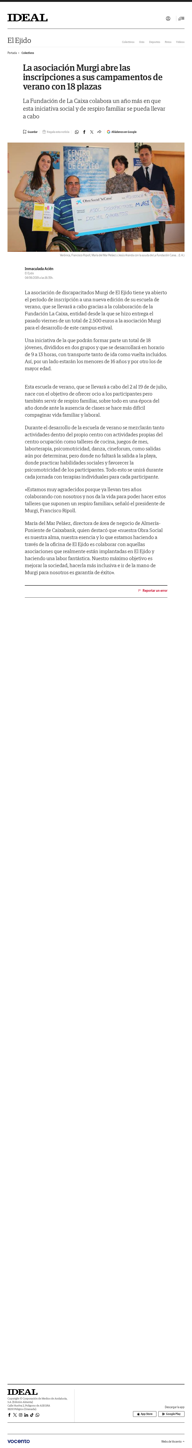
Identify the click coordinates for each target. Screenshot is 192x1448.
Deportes (154, 42)
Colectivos (128, 42)
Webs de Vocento (171, 1441)
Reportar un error (155, 590)
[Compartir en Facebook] (84, 132)
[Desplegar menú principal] (181, 18)
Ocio (141, 42)
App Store (146, 1414)
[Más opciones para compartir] (99, 132)
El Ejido (19, 40)
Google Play (173, 1414)
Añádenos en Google (124, 132)
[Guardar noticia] (30, 132)
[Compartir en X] (92, 132)
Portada (12, 53)
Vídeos (180, 42)
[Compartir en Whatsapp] (77, 132)
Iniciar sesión (168, 18)
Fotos (168, 42)
